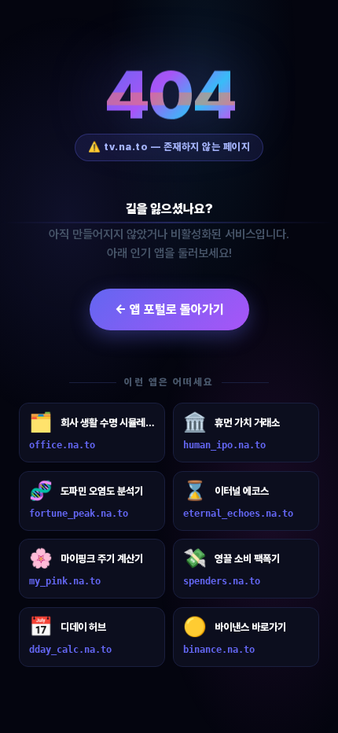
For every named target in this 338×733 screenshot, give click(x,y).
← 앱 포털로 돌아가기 (169, 309)
